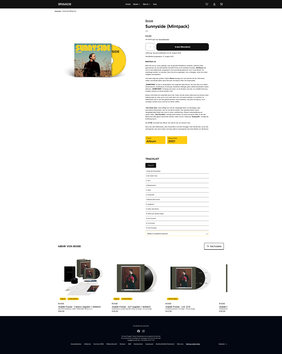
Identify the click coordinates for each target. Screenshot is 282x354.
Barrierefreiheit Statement (165, 344)
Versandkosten (164, 39)
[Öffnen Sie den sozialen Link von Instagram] (143, 331)
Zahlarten (87, 344)
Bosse (149, 20)
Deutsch (222, 344)
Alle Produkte (215, 246)
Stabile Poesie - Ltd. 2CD (177, 307)
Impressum (149, 344)
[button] (177, 234)
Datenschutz (138, 344)
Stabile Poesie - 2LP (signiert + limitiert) (131, 307)
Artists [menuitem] (128, 4)
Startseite (58, 11)
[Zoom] (99, 58)
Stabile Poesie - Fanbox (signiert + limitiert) (79, 307)
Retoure (122, 344)
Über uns (180, 344)
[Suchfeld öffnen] (207, 4)
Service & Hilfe (99, 344)
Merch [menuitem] (145, 4)
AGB (129, 344)
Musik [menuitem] (135, 4)
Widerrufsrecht (111, 344)
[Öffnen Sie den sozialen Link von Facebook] (138, 331)
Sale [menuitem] (155, 4)
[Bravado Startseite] (64, 4)
